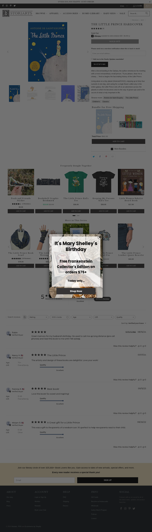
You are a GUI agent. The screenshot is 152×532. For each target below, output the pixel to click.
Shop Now (76, 291)
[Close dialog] (100, 237)
